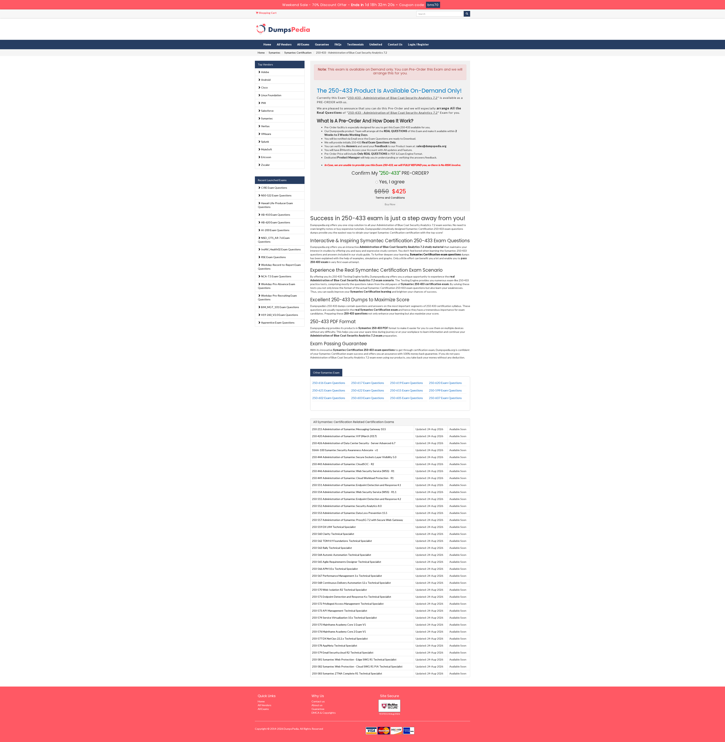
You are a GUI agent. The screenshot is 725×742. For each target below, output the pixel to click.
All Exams (303, 44)
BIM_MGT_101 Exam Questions (280, 307)
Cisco (264, 87)
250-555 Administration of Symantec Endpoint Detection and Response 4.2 (356, 499)
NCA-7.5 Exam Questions (276, 276)
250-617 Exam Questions (367, 382)
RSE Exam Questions (273, 257)
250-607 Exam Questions (445, 398)
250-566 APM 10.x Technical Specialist (335, 568)
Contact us (318, 701)
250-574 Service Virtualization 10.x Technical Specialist (344, 617)
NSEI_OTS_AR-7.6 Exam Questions (274, 239)
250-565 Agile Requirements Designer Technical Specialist (346, 561)
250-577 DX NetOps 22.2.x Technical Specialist (340, 638)
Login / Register (418, 44)
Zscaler (265, 164)
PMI (263, 103)
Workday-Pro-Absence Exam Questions (276, 285)
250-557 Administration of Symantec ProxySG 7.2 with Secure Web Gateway (357, 519)
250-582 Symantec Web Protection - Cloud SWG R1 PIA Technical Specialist (357, 666)
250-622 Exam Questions (367, 390)
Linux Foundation (271, 95)
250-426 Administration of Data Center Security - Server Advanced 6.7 (353, 443)
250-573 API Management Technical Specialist (339, 610)
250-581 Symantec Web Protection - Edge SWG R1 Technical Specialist (354, 659)
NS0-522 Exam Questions (276, 195)
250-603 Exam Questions (367, 398)
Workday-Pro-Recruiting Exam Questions (277, 297)
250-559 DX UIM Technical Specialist (334, 526)
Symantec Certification (298, 52)
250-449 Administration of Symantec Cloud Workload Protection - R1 (353, 478)
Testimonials (355, 44)
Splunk (265, 141)
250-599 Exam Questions (445, 390)
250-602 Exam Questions (328, 398)
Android (266, 79)
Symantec (274, 52)
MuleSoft (266, 149)
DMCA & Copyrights (324, 712)
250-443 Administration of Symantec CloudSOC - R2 (343, 464)
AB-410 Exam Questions (275, 214)
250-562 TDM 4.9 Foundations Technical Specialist (342, 540)
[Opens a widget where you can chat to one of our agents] (699, 720)
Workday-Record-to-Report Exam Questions (279, 266)
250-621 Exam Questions (328, 390)
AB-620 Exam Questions (275, 222)
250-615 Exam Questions (406, 390)
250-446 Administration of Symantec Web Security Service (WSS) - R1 (353, 471)
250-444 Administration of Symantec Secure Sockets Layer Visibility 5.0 (354, 457)
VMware (266, 133)
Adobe (265, 72)
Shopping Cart (267, 12)
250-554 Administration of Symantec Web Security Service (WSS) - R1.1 (354, 492)
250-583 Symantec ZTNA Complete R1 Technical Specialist (347, 673)
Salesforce (267, 110)
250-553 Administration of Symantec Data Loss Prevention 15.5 (349, 512)
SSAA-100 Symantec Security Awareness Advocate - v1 (345, 450)
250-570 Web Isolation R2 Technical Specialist (339, 589)
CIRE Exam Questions (274, 187)
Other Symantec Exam (326, 372)
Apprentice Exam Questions (278, 322)
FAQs (338, 44)
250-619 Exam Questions (406, 382)
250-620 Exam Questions (445, 382)
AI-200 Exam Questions (275, 230)
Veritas (265, 126)
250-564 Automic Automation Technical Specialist (341, 554)
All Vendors (284, 44)
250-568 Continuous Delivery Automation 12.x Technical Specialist (351, 582)
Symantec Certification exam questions (435, 254)
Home (267, 44)
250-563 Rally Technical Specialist (332, 547)
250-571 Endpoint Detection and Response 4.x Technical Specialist (351, 596)
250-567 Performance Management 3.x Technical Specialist (347, 575)
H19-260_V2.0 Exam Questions (279, 314)
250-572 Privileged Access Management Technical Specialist (348, 603)
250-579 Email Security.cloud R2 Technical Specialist (342, 652)
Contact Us (395, 44)
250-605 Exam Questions (406, 398)
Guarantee (322, 44)
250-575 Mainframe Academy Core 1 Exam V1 (339, 624)
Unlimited (375, 44)
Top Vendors (265, 64)
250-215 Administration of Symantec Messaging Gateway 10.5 (349, 429)
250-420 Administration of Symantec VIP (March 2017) (344, 436)
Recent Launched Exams (272, 180)
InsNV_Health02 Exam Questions (281, 249)
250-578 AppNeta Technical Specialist (334, 645)
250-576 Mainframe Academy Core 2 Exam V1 (339, 631)
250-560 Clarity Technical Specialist (333, 533)
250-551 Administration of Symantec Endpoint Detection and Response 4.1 (356, 485)
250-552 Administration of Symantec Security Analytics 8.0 (347, 505)
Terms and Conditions (390, 198)
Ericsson (266, 157)
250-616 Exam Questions (328, 382)
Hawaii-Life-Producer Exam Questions (275, 204)
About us (317, 705)
